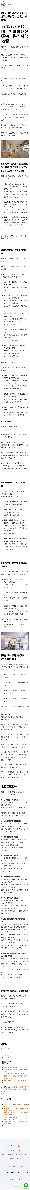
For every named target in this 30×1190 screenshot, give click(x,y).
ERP (22, 1166)
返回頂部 (3, 1093)
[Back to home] (8, 3)
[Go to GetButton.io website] (26, 1188)
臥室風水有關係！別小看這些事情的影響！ (16, 1080)
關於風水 (7, 1048)
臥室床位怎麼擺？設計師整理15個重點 (14, 1074)
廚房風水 (6, 1055)
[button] (28, 4)
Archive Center (11, 1166)
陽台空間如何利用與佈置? (11, 1067)
